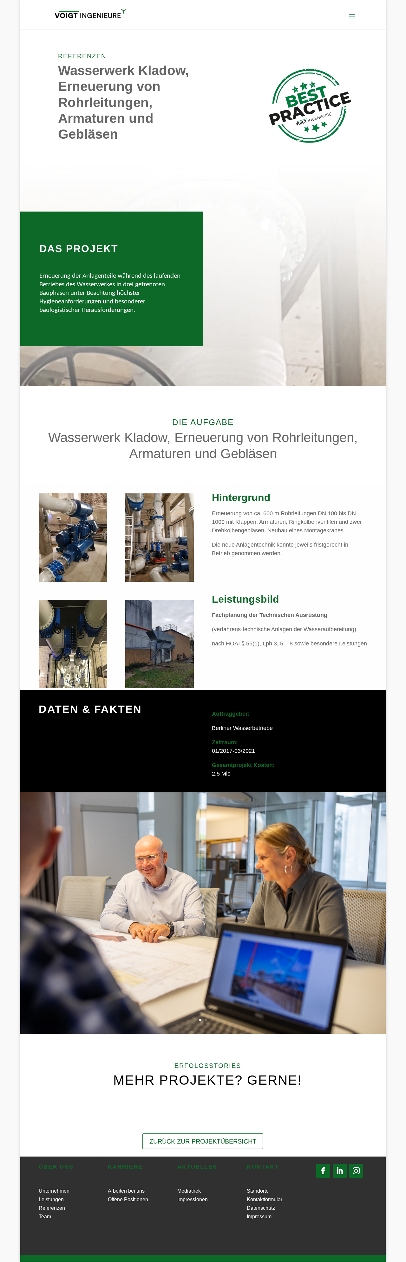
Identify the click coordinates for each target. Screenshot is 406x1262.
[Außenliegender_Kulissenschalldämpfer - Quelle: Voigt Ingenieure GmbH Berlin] (159, 686)
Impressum (259, 1216)
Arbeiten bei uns (126, 1191)
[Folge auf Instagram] (356, 1171)
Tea (43, 1216)
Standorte (258, 1191)
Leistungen (51, 1199)
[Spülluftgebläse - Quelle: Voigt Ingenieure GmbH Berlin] (73, 580)
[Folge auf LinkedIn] (340, 1171)
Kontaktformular (264, 1199)
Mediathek (189, 1191)
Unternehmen (54, 1191)
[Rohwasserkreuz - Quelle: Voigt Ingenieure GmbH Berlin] (73, 686)
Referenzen (52, 1208)
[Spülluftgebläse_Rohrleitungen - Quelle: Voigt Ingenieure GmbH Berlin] (159, 580)
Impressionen (192, 1199)
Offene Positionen (128, 1199)
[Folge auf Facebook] (323, 1171)
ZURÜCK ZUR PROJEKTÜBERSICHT (202, 1141)
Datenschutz (261, 1208)
